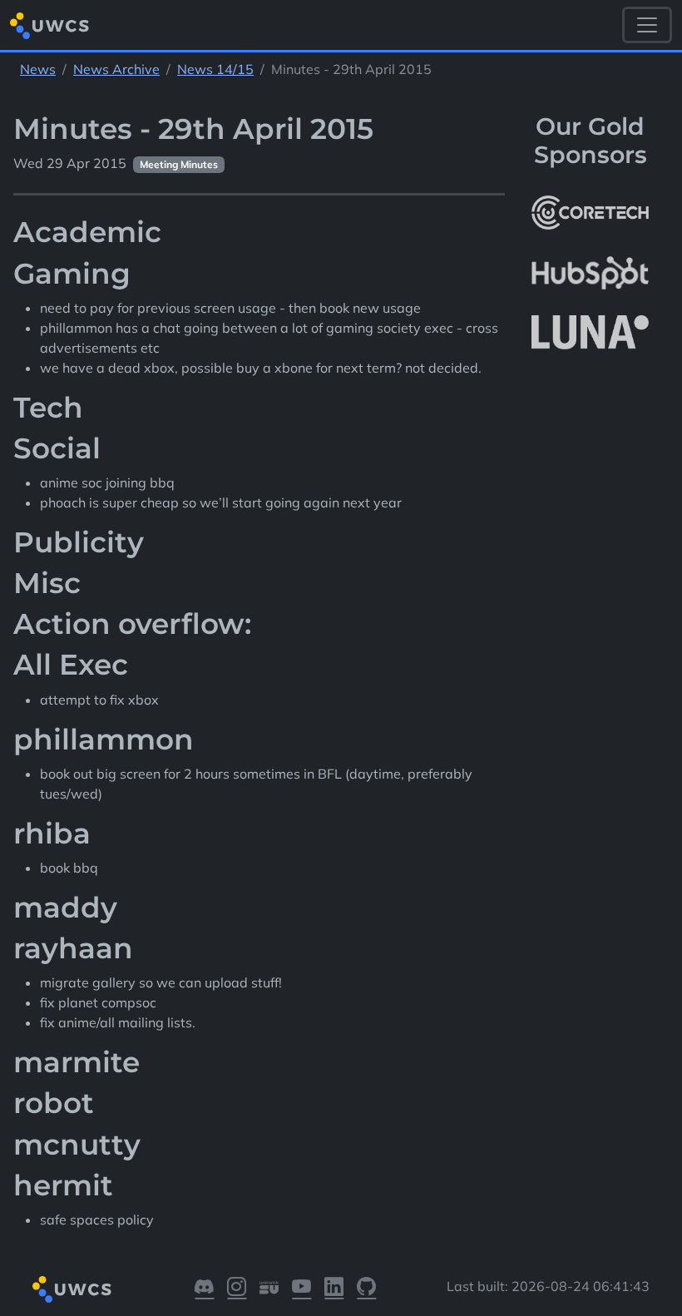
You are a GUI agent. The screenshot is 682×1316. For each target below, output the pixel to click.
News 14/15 (215, 69)
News (38, 69)
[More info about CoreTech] (590, 213)
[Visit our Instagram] (236, 1289)
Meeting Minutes (179, 164)
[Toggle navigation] (647, 25)
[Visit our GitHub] (366, 1289)
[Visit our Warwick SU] (269, 1289)
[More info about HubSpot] (590, 273)
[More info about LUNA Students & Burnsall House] (590, 333)
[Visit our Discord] (204, 1289)
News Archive (116, 69)
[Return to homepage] (49, 25)
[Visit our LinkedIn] (333, 1289)
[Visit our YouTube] (301, 1289)
